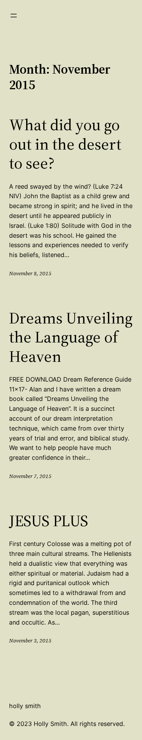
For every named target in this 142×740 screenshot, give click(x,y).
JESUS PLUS (48, 520)
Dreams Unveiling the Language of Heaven (71, 337)
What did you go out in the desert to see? (65, 143)
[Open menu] (13, 15)
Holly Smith (25, 706)
